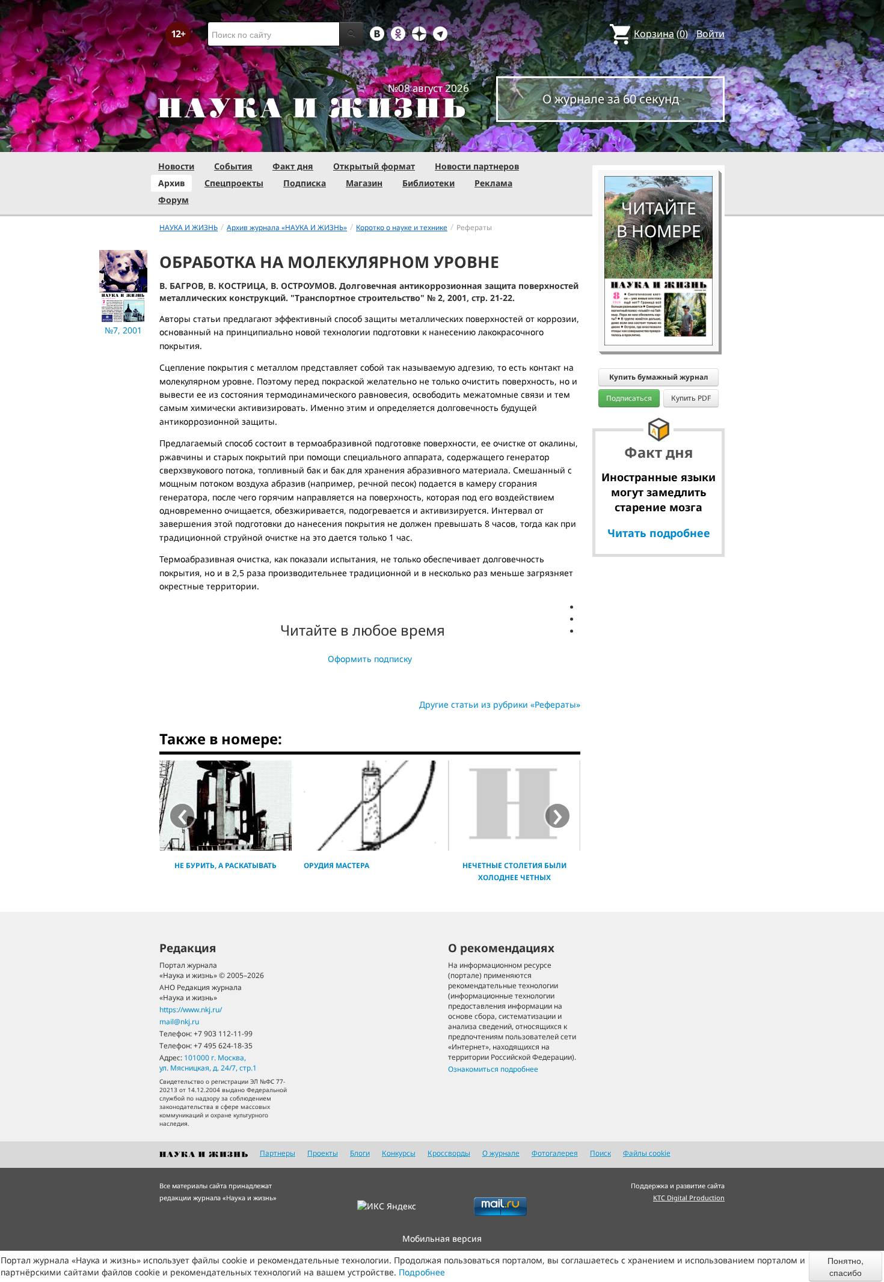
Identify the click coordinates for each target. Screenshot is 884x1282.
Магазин (364, 183)
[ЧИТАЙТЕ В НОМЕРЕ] (658, 141)
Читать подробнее (658, 533)
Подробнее (422, 1272)
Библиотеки (428, 183)
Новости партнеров (477, 166)
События (233, 166)
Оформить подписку (370, 658)
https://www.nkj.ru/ (190, 1009)
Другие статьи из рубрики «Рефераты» (499, 704)
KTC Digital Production (689, 1197)
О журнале (501, 1153)
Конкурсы (399, 1153)
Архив (171, 183)
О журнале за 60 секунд (610, 99)
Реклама (493, 183)
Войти (710, 33)
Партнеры (277, 1153)
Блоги (360, 1153)
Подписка (304, 183)
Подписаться (629, 398)
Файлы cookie (647, 1153)
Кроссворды (449, 1153)
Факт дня (292, 166)
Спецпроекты (233, 183)
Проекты (322, 1153)
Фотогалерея (555, 1153)
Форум (173, 199)
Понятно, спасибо (845, 1266)
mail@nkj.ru (179, 1021)
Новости (176, 166)
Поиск (600, 1153)
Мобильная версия (442, 1238)
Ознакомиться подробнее (493, 1069)
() (661, 33)
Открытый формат (374, 166)
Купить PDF (691, 398)
